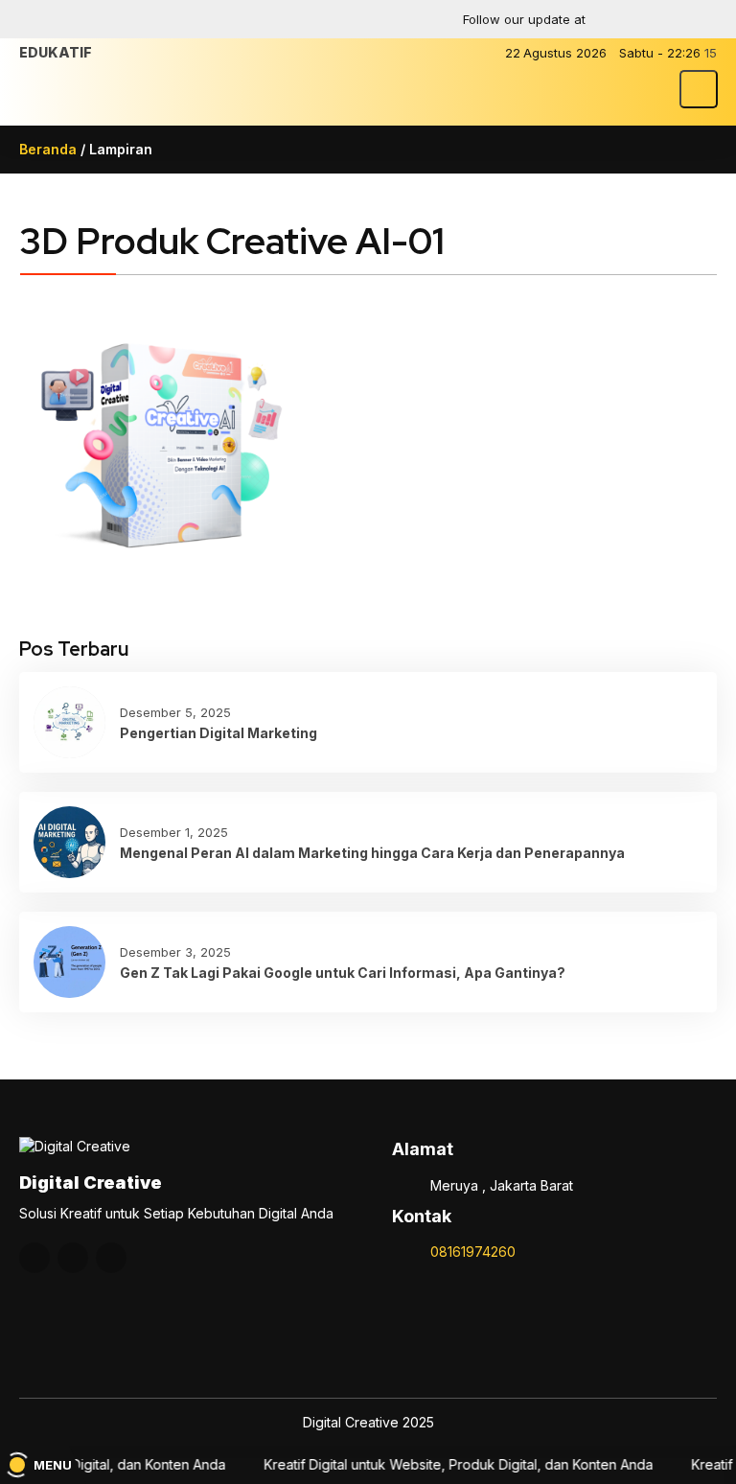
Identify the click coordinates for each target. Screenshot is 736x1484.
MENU (53, 1464)
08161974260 (473, 1251)
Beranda (48, 149)
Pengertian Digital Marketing (218, 733)
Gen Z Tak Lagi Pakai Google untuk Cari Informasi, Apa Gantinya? (342, 972)
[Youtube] (663, 19)
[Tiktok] (700, 19)
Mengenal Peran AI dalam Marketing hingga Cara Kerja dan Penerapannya (372, 853)
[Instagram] (626, 19)
